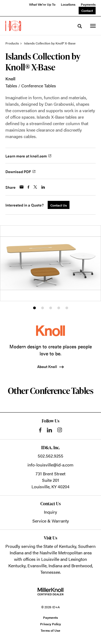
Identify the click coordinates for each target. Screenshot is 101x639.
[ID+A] (13, 26)
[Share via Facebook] (28, 187)
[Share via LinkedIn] (43, 187)
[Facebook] (40, 430)
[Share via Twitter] (35, 187)
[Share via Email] (21, 186)
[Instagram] (59, 430)
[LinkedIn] (49, 430)
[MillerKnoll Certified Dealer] (50, 592)
